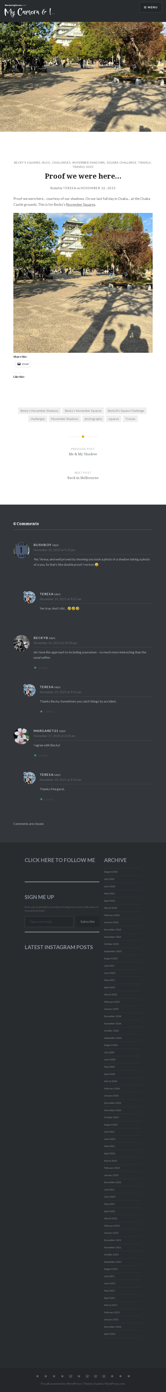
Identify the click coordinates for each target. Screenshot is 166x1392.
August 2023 (111, 1124)
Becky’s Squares (27, 162)
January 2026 (111, 922)
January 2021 (111, 1319)
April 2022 (109, 1211)
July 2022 (109, 1189)
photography (93, 419)
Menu (152, 7)
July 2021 (109, 1276)
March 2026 (110, 907)
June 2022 (109, 1196)
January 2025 (111, 1009)
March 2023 (110, 1160)
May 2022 (109, 1204)
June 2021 (109, 1283)
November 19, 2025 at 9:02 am (60, 599)
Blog (46, 162)
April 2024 (109, 1074)
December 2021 (112, 1240)
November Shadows (88, 162)
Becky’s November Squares (83, 410)
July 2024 (109, 1052)
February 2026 (112, 915)
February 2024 (112, 1088)
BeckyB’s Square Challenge (126, 410)
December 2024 (112, 1016)
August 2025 (111, 958)
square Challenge (121, 162)
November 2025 (112, 937)
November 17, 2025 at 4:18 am (54, 736)
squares (114, 419)
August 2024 (111, 1045)
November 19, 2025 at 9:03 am (60, 779)
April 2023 (109, 1153)
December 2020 (112, 1326)
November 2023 (112, 1110)
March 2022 (110, 1218)
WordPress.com (114, 1383)
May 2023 (109, 1146)
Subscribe (88, 921)
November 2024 (112, 1023)
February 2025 (112, 1001)
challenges (61, 162)
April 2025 (109, 987)
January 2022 (111, 1232)
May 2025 (109, 980)
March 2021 (110, 1305)
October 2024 (111, 1030)
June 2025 (109, 973)
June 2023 (109, 1139)
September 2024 (113, 1038)
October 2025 (111, 944)
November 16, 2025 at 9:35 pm (54, 550)
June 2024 (109, 1059)
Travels (144, 162)
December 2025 (112, 929)
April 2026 (109, 900)
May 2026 (109, 893)
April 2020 (109, 1334)
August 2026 (111, 871)
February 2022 (112, 1225)
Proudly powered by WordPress (61, 1383)
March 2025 (110, 994)
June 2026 (109, 886)
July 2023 (109, 1131)
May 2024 (109, 1066)
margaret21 (46, 731)
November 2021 (112, 1247)
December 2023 (112, 1103)
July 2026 (109, 879)
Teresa (69, 188)
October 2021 (111, 1254)
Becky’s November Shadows (39, 410)
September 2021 (113, 1261)
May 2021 (109, 1290)
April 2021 (109, 1298)
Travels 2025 (83, 166)
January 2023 (111, 1175)
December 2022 (112, 1182)
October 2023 (111, 1117)
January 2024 (111, 1095)
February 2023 (112, 1167)
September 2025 (113, 951)
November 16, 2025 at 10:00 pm (55, 643)
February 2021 (112, 1312)
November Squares (80, 204)
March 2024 (110, 1081)
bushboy (43, 545)
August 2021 (111, 1269)
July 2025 (109, 965)
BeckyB (41, 638)
